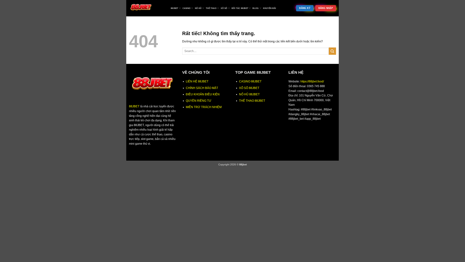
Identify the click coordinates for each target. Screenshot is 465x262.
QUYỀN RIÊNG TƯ (198, 100)
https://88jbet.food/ (312, 81)
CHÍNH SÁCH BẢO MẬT (202, 88)
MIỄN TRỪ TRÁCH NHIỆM (204, 107)
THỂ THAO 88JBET (252, 100)
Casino (187, 8)
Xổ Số (224, 8)
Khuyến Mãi (269, 8)
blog (255, 8)
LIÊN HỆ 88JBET (197, 81)
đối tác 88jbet (240, 8)
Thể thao (211, 8)
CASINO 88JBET (250, 81)
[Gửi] (332, 51)
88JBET (134, 106)
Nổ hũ (198, 8)
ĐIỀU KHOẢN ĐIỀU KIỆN (203, 94)
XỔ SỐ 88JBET (249, 88)
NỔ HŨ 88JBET (249, 94)
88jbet (174, 8)
